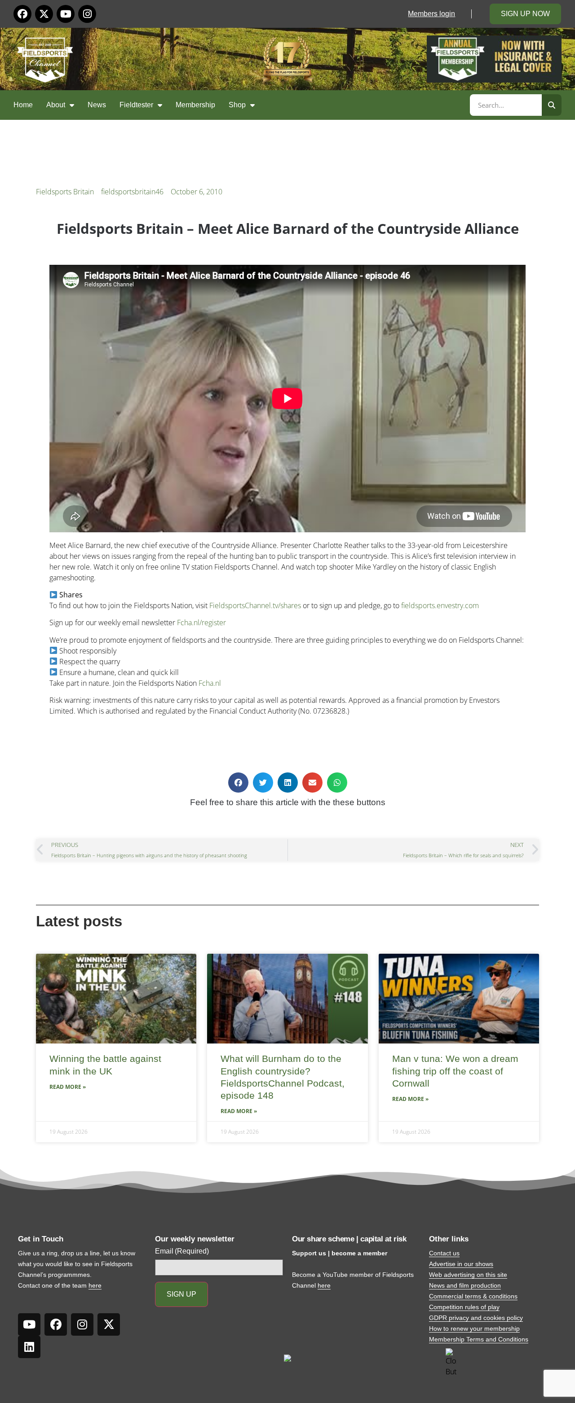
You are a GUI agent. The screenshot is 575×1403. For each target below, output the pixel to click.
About (55, 105)
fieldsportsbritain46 (132, 192)
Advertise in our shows (461, 1263)
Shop (237, 105)
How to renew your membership (474, 1328)
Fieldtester (136, 105)
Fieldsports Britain (65, 192)
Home (23, 105)
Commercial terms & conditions (473, 1296)
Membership (195, 105)
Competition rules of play (464, 1307)
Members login (431, 14)
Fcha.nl (210, 683)
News (97, 105)
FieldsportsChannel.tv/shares (255, 605)
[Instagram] (87, 14)
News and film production (465, 1285)
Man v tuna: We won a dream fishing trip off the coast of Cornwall (455, 1070)
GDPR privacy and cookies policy (476, 1317)
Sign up (181, 1294)
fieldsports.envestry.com (440, 605)
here (95, 1285)
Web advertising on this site (468, 1274)
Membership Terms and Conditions (478, 1339)
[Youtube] (66, 14)
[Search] (552, 105)
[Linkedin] (29, 1347)
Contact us (444, 1253)
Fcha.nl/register (201, 622)
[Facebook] (22, 14)
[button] (238, 782)
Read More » (67, 1087)
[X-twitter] (44, 14)
